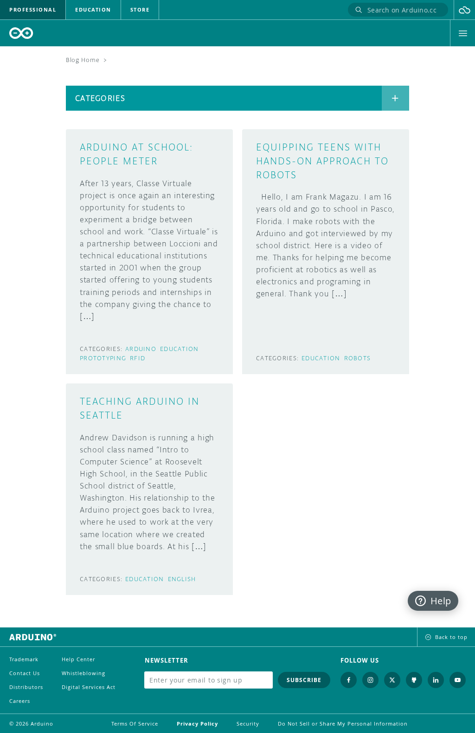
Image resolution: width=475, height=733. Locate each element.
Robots (357, 358)
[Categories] (395, 98)
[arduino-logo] (21, 33)
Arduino (140, 349)
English (182, 579)
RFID (137, 358)
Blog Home (82, 60)
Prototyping (103, 358)
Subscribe (304, 680)
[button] (464, 9)
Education (179, 349)
